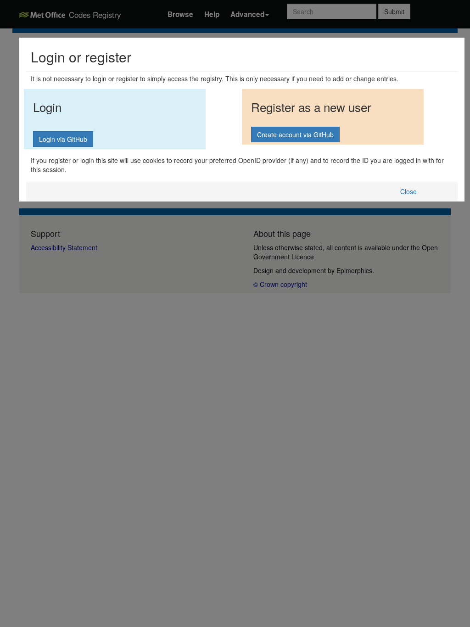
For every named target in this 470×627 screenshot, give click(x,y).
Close (408, 191)
